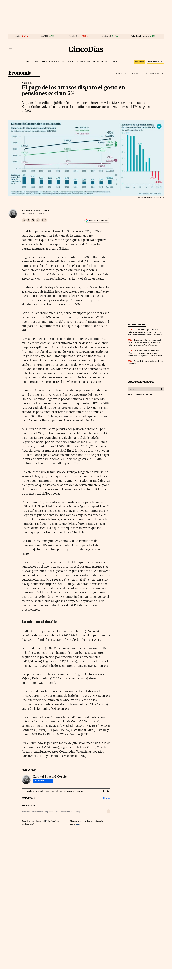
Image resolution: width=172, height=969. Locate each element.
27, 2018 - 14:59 (36, 213)
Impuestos (136, 74)
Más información (28, 824)
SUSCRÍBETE (139, 62)
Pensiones (26, 83)
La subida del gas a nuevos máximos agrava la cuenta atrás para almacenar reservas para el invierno (145, 332)
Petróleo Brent (74, 36)
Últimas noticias (93, 61)
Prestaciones (37, 812)
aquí (78, 824)
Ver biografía (40, 781)
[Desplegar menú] (10, 49)
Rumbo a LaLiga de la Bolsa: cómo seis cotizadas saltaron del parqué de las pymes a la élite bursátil (145, 353)
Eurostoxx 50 (106, 36)
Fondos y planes (78, 61)
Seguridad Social (51, 812)
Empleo (127, 74)
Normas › (106, 798)
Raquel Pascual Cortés (35, 210)
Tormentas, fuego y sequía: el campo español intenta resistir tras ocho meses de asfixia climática (144, 342)
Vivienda (119, 74)
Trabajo (78, 812)
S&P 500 (44, 36)
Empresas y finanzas (32, 61)
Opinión (104, 61)
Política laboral (66, 812)
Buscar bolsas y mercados (141, 382)
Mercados (46, 61)
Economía (55, 61)
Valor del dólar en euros (140, 36)
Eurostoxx (140, 395)
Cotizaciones (66, 61)
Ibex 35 (17, 36)
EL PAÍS (112, 60)
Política (145, 74)
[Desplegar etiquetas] (108, 811)
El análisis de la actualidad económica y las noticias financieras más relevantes (56, 791)
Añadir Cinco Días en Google (99, 220)
